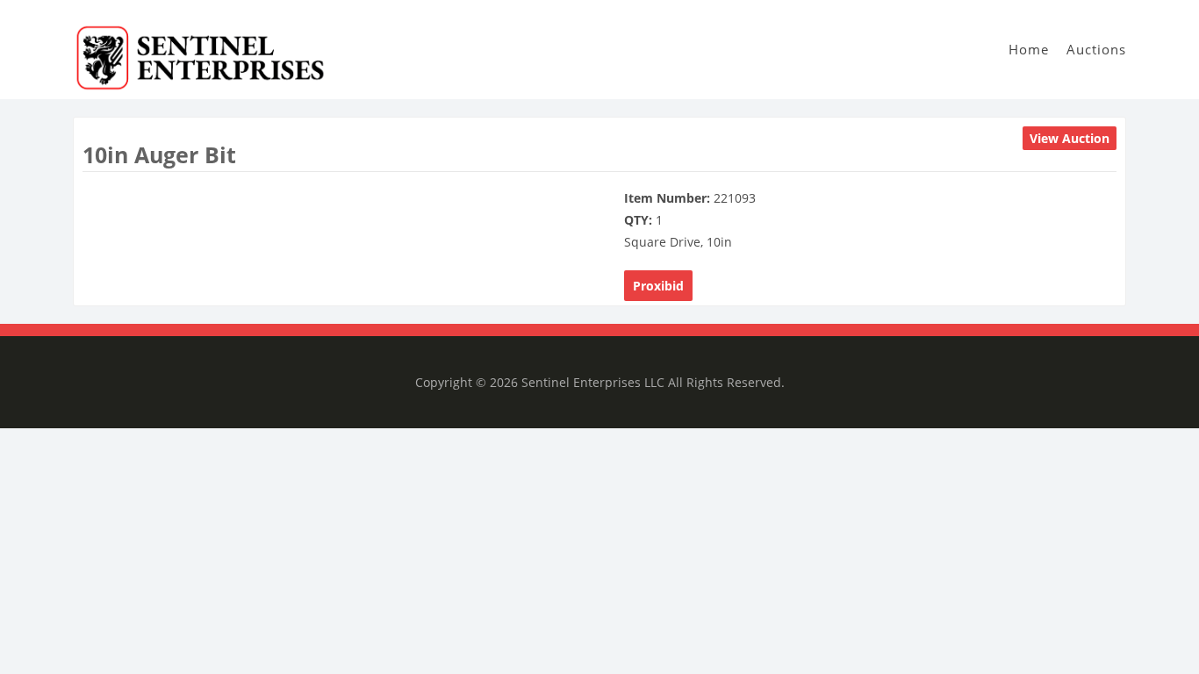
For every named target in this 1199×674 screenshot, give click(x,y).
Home (1029, 49)
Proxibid (658, 285)
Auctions (1096, 49)
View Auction (1069, 138)
